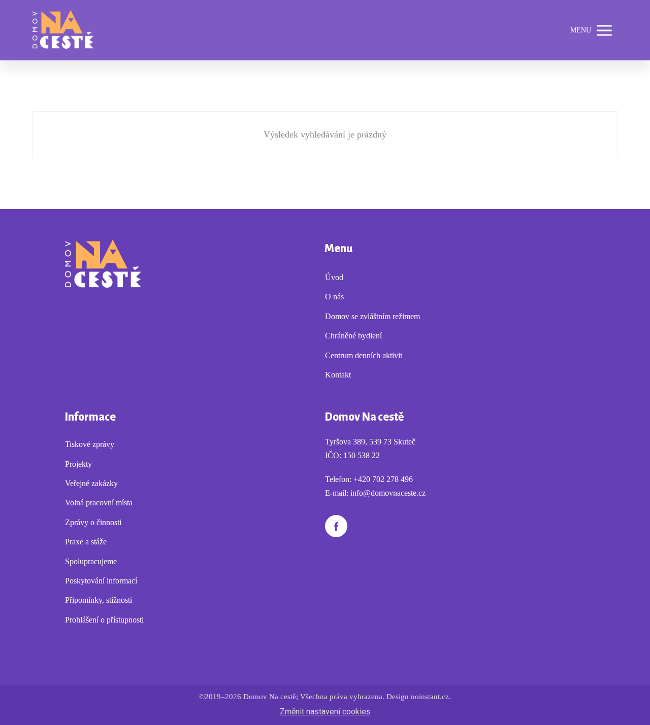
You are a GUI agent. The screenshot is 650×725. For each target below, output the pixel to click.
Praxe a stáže (86, 541)
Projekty (78, 464)
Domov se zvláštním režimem (372, 316)
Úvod (334, 277)
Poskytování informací (101, 580)
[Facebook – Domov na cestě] (336, 526)
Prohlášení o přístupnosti (104, 619)
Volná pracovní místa (99, 502)
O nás (334, 296)
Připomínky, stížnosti (98, 600)
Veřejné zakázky (91, 483)
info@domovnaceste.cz (388, 493)
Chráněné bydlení (353, 335)
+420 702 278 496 (383, 479)
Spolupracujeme (91, 561)
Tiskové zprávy (89, 444)
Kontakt (338, 374)
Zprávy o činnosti (93, 522)
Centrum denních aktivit (363, 355)
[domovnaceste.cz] (62, 30)
